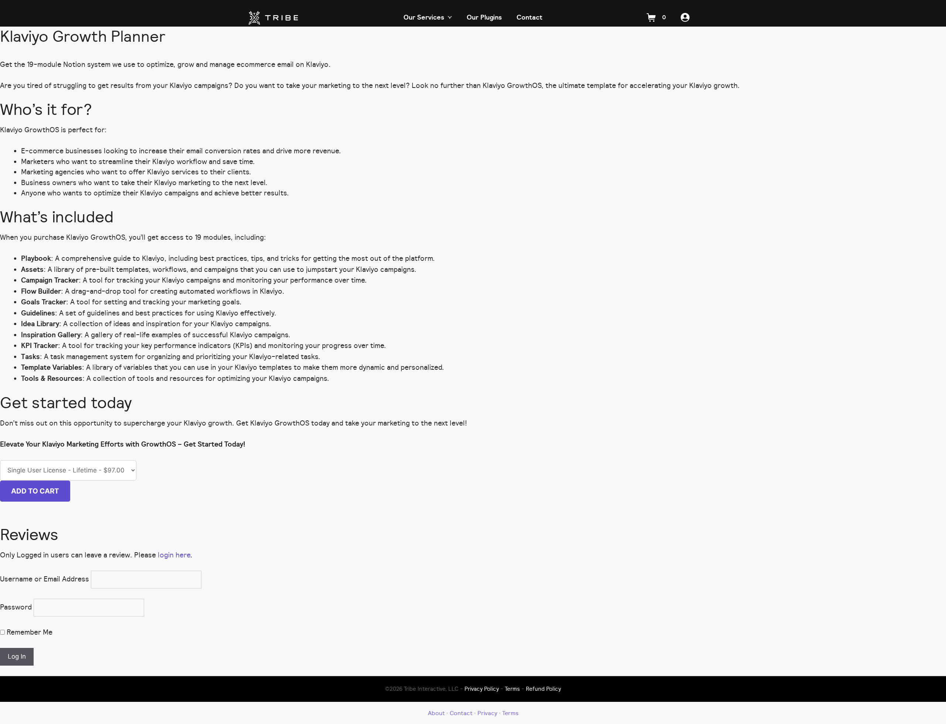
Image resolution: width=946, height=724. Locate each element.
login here (174, 554)
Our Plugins (484, 17)
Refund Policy (543, 688)
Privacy (487, 713)
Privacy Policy (482, 688)
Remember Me (28, 632)
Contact (529, 17)
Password (16, 606)
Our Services (424, 17)
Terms (512, 688)
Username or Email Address (44, 578)
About (436, 713)
